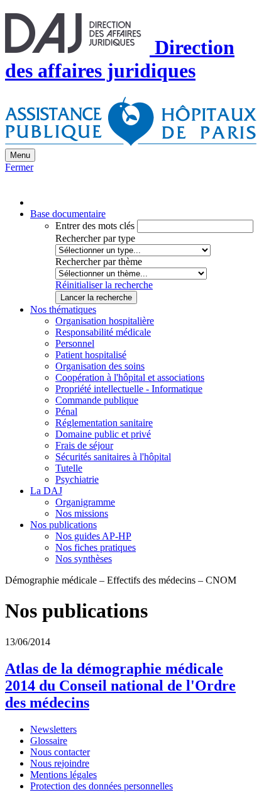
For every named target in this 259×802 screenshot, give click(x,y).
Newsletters (53, 729)
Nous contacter (60, 752)
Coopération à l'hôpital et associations (129, 377)
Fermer (19, 167)
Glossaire (48, 740)
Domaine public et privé (103, 434)
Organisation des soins (100, 366)
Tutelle (68, 468)
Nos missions (81, 513)
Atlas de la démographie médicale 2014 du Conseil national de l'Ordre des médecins (120, 685)
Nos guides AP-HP (93, 536)
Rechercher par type (95, 238)
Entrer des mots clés (95, 225)
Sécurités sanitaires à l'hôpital (113, 456)
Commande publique (96, 400)
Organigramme (85, 502)
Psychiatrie (77, 479)
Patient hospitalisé (90, 354)
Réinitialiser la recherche (104, 285)
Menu (20, 155)
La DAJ (46, 490)
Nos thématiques (63, 309)
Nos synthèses (83, 558)
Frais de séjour (84, 445)
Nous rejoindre (59, 763)
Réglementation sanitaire (104, 422)
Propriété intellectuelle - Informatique (128, 388)
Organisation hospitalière (104, 320)
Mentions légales (63, 774)
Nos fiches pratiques (95, 547)
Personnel (74, 343)
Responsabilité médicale (103, 332)
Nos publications (63, 524)
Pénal (66, 411)
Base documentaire (68, 213)
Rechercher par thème (98, 261)
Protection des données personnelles (101, 786)
